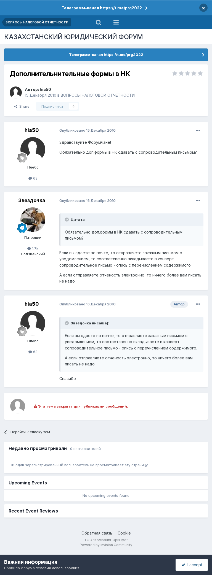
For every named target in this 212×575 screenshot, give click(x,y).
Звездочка (31, 200)
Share (23, 106)
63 (35, 178)
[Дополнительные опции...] (197, 130)
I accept (193, 564)
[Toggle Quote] (67, 219)
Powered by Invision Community (106, 545)
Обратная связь (96, 533)
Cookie (124, 533)
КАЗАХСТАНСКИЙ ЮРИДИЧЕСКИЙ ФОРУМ (73, 37)
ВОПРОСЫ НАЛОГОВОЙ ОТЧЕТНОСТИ (98, 95)
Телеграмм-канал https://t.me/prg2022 (102, 8)
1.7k (34, 248)
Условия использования (57, 568)
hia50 (45, 89)
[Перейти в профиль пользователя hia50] (16, 92)
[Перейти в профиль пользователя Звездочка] (32, 219)
